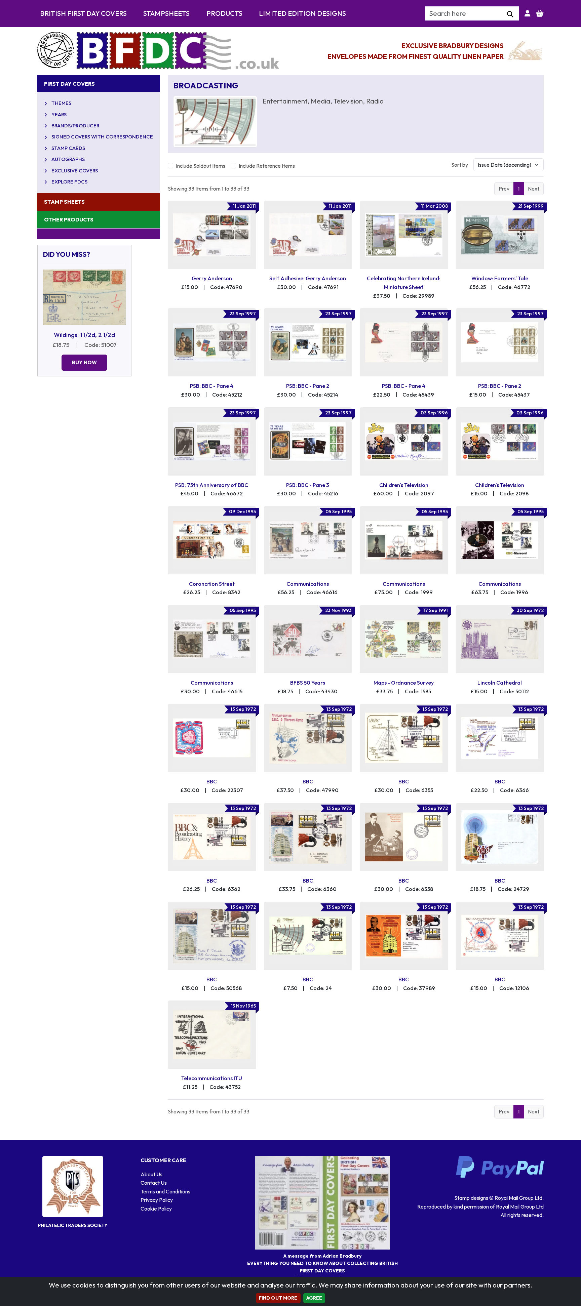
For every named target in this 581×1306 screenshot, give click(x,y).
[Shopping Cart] (540, 13)
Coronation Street (212, 583)
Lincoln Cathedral (499, 682)
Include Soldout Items (200, 165)
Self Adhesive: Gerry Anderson (307, 278)
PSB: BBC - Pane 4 (211, 385)
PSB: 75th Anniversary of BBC (211, 485)
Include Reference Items (267, 165)
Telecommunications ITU (211, 1078)
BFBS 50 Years (307, 682)
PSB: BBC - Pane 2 (307, 385)
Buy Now (84, 362)
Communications (307, 583)
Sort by (459, 164)
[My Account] (528, 13)
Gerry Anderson (212, 278)
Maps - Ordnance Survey (404, 682)
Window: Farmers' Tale (499, 278)
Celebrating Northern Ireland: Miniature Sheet (403, 282)
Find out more (278, 1298)
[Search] (510, 14)
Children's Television (403, 485)
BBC (211, 781)
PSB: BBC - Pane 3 (307, 485)
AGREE (314, 1298)
